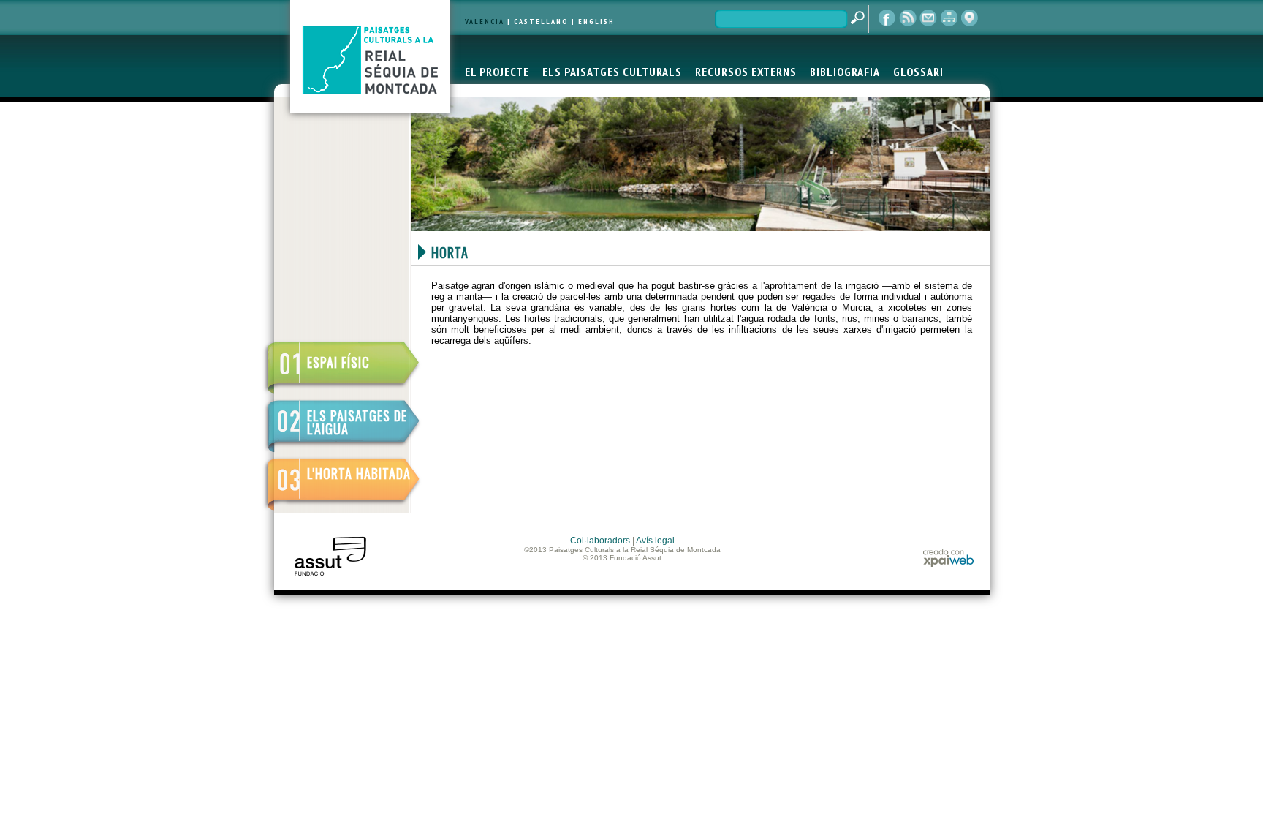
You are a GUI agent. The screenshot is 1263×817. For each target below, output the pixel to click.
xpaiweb (948, 558)
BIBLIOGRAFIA (845, 71)
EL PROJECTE (497, 71)
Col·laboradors (600, 540)
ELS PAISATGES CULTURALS (612, 71)
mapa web (948, 18)
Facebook (887, 18)
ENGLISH (596, 21)
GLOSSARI (918, 71)
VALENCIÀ (484, 21)
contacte (928, 18)
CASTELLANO (541, 21)
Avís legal (655, 540)
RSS (908, 18)
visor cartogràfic (969, 18)
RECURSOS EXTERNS (746, 71)
